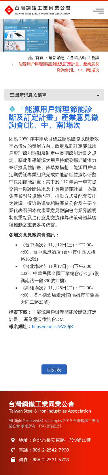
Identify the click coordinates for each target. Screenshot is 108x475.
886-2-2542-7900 (51, 449)
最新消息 (57, 57)
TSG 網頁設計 (50, 426)
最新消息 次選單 (30, 94)
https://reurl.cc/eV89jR (52, 326)
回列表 (54, 369)
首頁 (39, 57)
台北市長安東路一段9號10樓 (62, 440)
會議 (95, 57)
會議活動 (78, 57)
